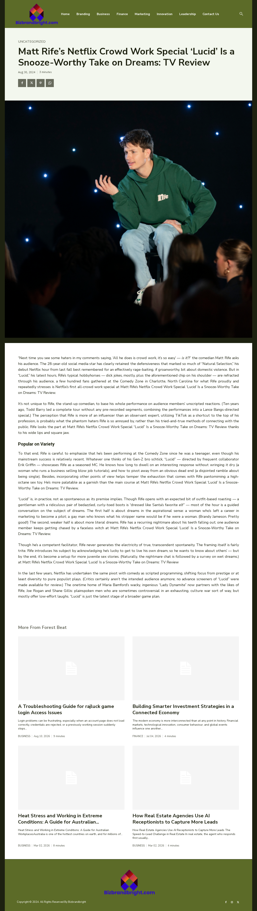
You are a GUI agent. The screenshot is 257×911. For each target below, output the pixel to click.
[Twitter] (31, 83)
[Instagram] (232, 902)
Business (24, 736)
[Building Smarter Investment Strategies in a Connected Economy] (186, 668)
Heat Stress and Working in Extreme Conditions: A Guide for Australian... (60, 818)
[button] (241, 14)
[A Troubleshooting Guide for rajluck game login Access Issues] (71, 668)
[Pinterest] (41, 83)
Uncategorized (32, 41)
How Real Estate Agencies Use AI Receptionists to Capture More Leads (175, 818)
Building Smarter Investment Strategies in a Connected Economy (183, 709)
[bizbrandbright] (36, 14)
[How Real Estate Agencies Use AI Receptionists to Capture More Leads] (186, 778)
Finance (138, 736)
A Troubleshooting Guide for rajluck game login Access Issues (66, 709)
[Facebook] (22, 83)
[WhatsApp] (50, 83)
